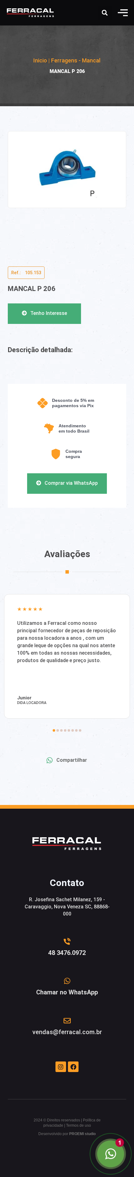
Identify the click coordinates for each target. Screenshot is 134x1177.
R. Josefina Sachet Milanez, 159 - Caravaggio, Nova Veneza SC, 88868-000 (67, 907)
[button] (122, 12)
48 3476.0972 (67, 953)
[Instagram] (60, 1066)
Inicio (40, 60)
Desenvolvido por (67, 1134)
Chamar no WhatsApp (67, 992)
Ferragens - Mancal (75, 60)
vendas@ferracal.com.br (67, 1032)
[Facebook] (73, 1066)
